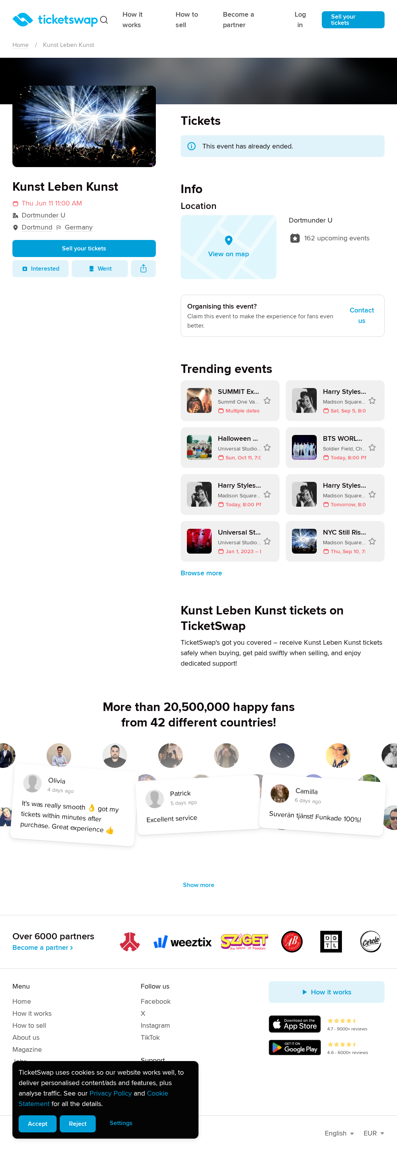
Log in (300, 19)
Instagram (155, 1025)
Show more (198, 885)
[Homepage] (55, 20)
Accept (37, 1124)
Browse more (201, 573)
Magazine (27, 1049)
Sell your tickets (343, 20)
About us (26, 1037)
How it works (133, 19)
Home (20, 45)
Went (105, 269)
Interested (45, 269)
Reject (77, 1124)
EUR (370, 1133)
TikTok (150, 1037)
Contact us (362, 315)
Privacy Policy (111, 1093)
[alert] (105, 1100)
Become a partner (238, 19)
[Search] (104, 20)
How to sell (187, 19)
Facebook (156, 1001)
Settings (121, 1123)
